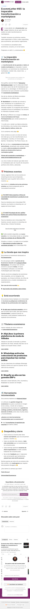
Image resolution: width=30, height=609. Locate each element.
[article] (15, 549)
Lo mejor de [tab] (5, 539)
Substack (9, 607)
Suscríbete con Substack (16, 584)
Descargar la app (20, 604)
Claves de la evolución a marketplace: (12, 155)
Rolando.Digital (21, 398)
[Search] (27, 539)
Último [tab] (10, 539)
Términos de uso (19, 587)
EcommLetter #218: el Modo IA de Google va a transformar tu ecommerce (11, 545)
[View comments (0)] (6, 24)
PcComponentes (6, 257)
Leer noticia (4, 349)
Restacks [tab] (12, 521)
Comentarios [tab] (5, 521)
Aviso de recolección (24, 602)
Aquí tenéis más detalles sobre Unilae (14, 289)
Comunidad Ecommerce (10, 329)
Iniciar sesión (25, 2)
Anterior (6, 511)
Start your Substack (11, 604)
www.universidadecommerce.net (11, 157)
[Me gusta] (2, 24)
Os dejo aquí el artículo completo (13, 309)
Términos (18, 602)
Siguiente (24, 511)
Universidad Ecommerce (8, 475)
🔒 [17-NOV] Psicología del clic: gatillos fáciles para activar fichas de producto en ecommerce (14, 214)
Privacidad (13, 602)
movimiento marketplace (11, 92)
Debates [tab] (16, 539)
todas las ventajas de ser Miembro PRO (13, 238)
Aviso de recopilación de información (15, 499)
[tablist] (8, 521)
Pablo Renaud (8, 19)
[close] (26, 557)
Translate (4, 6)
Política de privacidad (18, 590)
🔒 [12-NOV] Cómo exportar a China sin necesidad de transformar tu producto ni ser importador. (14, 197)
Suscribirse (18, 2)
